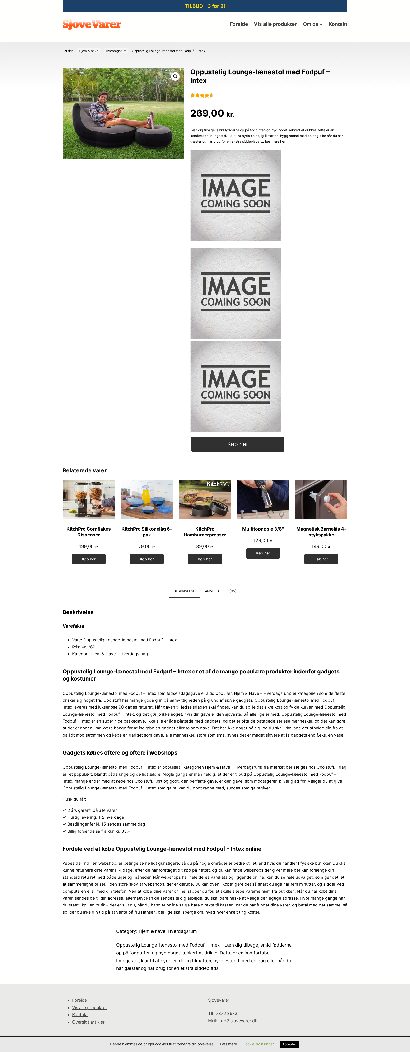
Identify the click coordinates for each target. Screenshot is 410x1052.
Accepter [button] (289, 1044)
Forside (68, 51)
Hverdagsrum (116, 51)
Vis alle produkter (89, 1007)
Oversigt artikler (88, 1021)
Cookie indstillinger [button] (258, 1044)
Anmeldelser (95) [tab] (220, 591)
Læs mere (228, 1044)
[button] (175, 76)
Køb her (237, 444)
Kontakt (80, 1014)
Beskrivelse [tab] (184, 591)
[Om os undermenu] (321, 24)
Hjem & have (88, 51)
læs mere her (275, 141)
